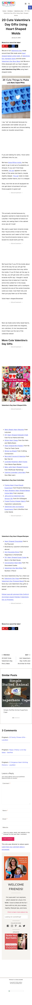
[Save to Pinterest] (6, 46)
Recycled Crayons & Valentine (15, 456)
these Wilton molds (14, 162)
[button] (30, 7)
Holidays (10, 11)
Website (5, 827)
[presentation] (16, 693)
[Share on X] (16, 46)
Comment (6, 783)
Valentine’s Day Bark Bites (14, 568)
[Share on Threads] (10, 46)
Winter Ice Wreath (11, 451)
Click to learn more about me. (18, 912)
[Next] (28, 697)
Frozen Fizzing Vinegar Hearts (15, 501)
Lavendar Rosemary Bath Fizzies (16, 462)
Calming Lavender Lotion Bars (15, 472)
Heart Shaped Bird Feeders (14, 446)
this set (11, 170)
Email (5, 819)
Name (5, 810)
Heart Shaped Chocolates (14, 541)
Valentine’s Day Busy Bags (11, 61)
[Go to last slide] (4, 697)
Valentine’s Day (16, 50)
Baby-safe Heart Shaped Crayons (16, 467)
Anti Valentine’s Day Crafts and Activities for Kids (24, 659)
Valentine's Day (18, 11)
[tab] (14, 717)
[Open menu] (25, 3)
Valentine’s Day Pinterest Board (13, 581)
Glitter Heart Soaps (11, 440)
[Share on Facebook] (13, 46)
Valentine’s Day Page (11, 578)
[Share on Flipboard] (3, 46)
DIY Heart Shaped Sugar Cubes (15, 557)
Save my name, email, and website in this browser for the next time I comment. (16, 833)
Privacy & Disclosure (16, 979)
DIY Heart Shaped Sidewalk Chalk (16, 435)
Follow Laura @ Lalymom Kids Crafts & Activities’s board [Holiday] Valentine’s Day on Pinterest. (15, 596)
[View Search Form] (29, 4)
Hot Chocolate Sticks (12, 552)
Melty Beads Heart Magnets (14, 429)
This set (15, 176)
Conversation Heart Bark (13, 563)
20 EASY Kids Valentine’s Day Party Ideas (7, 659)
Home (4, 11)
